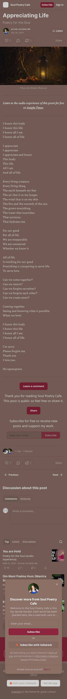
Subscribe (33, 631)
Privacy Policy (39, 659)
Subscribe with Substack (36, 644)
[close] (57, 584)
